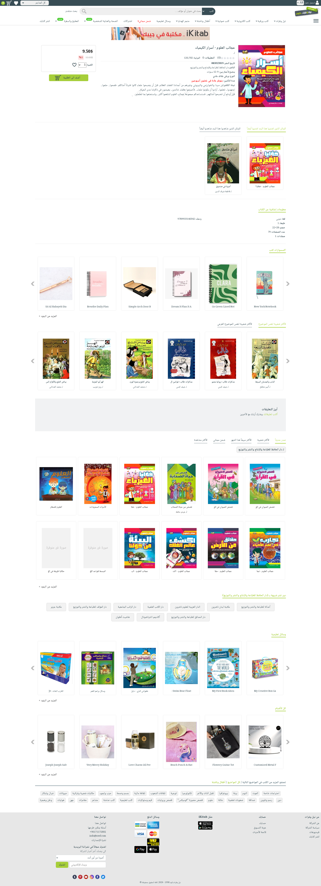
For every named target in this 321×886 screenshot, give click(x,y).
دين (279, 800)
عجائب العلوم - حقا (223, 571)
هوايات (60, 800)
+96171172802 (98, 832)
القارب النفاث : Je (56, 691)
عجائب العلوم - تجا (265, 571)
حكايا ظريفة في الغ (56, 571)
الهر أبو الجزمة (98, 382)
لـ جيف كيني (223, 387)
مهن (72, 800)
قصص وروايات (164, 800)
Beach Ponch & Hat (181, 765)
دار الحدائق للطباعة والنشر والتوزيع (188, 617)
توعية (174, 793)
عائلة (220, 800)
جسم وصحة (123, 793)
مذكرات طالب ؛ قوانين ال (181, 382)
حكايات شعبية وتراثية (83, 793)
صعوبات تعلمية (235, 800)
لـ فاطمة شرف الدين (223, 192)
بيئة (235, 793)
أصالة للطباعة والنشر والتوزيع (255, 607)
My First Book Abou (223, 691)
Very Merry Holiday (98, 765)
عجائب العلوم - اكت (181, 571)
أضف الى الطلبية (71, 78)
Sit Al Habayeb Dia (56, 307)
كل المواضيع (234, 782)
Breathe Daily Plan (98, 307)
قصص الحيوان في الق (265, 507)
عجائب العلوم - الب (139, 571)
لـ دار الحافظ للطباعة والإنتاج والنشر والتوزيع (261, 449)
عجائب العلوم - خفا (139, 507)
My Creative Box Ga (265, 691)
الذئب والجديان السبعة (265, 382)
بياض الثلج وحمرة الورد (140, 382)
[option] (265, 163)
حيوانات (63, 793)
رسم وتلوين (266, 800)
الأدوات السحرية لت (97, 507)
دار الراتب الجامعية (127, 607)
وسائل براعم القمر (97, 691)
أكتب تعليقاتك (270, 414)
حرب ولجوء (105, 793)
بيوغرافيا (223, 793)
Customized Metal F (265, 765)
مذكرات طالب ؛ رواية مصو (223, 382)
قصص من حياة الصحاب (181, 507)
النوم (244, 793)
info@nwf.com (97, 836)
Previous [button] (288, 284)
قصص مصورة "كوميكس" (190, 800)
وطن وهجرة (46, 800)
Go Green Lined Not (223, 307)
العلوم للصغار (56, 507)
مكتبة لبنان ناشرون (220, 607)
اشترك (62, 865)
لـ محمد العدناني (139, 387)
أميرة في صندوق (223, 187)
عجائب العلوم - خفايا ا (265, 187)
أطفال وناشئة (218, 782)
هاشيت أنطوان (123, 617)
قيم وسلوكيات (145, 800)
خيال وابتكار (48, 793)
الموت (255, 793)
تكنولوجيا (187, 793)
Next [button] (33, 284)
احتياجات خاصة (271, 793)
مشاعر (95, 800)
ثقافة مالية (139, 793)
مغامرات (83, 800)
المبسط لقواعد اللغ (98, 571)
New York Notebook (265, 307)
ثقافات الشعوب (157, 793)
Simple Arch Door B (140, 307)
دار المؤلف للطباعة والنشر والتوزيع (89, 607)
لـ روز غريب (98, 387)
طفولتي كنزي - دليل (139, 691)
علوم (210, 800)
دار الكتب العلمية (155, 607)
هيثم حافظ (180, 512)
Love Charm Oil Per (140, 765)
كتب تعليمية (126, 800)
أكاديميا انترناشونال (150, 617)
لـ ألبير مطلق (265, 387)
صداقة (252, 800)
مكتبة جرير (56, 607)
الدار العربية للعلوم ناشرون (187, 607)
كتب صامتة (109, 800)
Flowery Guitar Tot (223, 765)
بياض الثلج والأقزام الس (56, 382)
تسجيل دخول (310, 3)
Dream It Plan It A (181, 307)
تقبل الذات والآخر (205, 793)
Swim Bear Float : (181, 691)
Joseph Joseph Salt (56, 765)
